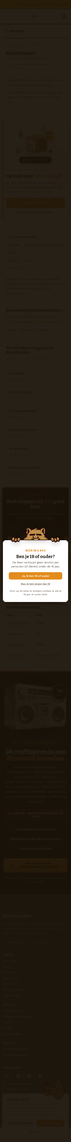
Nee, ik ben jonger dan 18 (35, 583)
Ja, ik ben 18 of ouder (35, 575)
